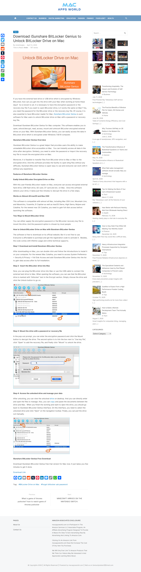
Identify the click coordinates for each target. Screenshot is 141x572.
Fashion (81, 18)
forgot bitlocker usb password (55, 484)
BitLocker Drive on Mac (29, 484)
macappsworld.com (76, 565)
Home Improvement (61, 24)
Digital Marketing (56, 18)
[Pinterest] (2, 57)
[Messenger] (2, 66)
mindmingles (20, 45)
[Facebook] (2, 35)
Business (42, 18)
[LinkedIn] (2, 62)
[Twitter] (2, 40)
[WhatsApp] (2, 75)
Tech (16, 32)
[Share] (2, 79)
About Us (16, 525)
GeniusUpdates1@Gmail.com (103, 565)
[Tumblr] (2, 53)
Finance (90, 18)
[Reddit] (2, 48)
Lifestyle (76, 24)
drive (52, 398)
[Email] (2, 44)
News (84, 24)
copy (52, 402)
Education (71, 18)
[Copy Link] (2, 70)
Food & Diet (100, 18)
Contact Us (31, 18)
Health (111, 18)
